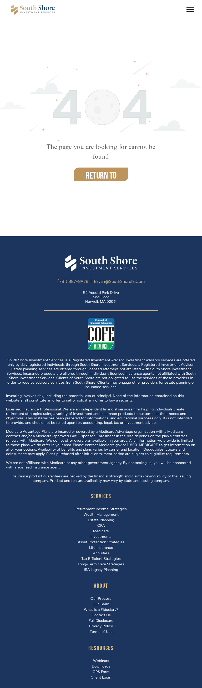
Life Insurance (101, 547)
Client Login (101, 677)
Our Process (101, 598)
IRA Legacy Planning (101, 569)
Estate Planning (101, 520)
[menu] (190, 9)
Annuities (101, 553)
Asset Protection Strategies (101, 542)
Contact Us (101, 615)
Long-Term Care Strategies (101, 564)
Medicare (101, 531)
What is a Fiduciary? (101, 609)
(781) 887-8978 (72, 281)
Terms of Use (101, 631)
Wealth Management (101, 514)
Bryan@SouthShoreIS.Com (119, 281)
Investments (101, 536)
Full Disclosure (101, 620)
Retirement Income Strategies (101, 509)
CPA (101, 525)
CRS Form (101, 672)
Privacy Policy (101, 626)
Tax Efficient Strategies (101, 558)
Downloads (101, 666)
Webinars (101, 661)
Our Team (101, 604)
